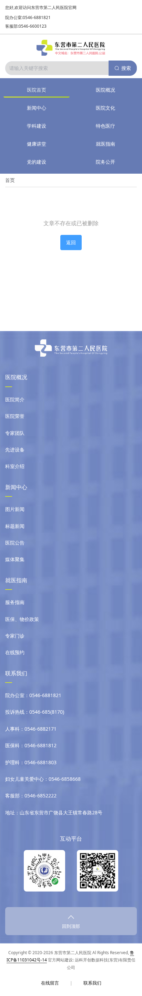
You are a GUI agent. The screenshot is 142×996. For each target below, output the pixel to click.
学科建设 (36, 125)
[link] (10, 180)
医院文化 (105, 107)
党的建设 (36, 161)
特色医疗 (105, 125)
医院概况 (105, 89)
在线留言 (50, 983)
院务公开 (105, 161)
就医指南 (105, 143)
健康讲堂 (36, 143)
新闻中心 (36, 107)
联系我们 (92, 983)
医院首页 (36, 89)
